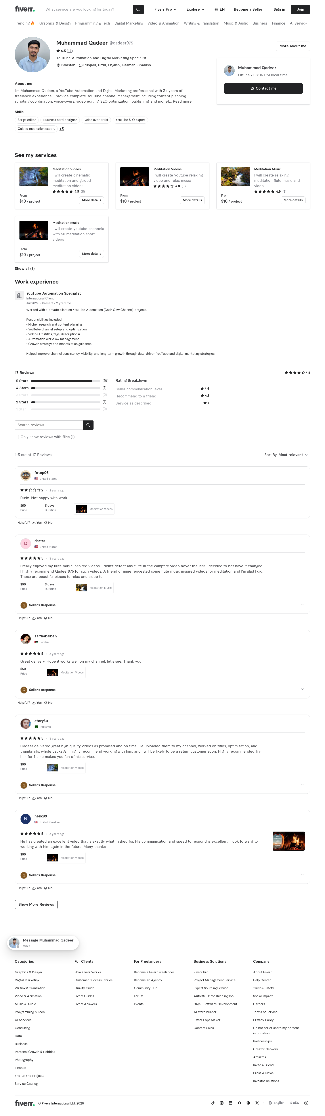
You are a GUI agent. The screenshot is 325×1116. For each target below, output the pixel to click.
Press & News (263, 1073)
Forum (138, 996)
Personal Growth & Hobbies (35, 1052)
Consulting (22, 1028)
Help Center (262, 980)
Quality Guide (84, 988)
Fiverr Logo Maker (207, 1020)
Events (138, 1004)
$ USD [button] (294, 1102)
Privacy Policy (263, 1020)
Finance (278, 23)
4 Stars (22, 388)
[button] (166, 9)
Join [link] (300, 9)
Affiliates (259, 1057)
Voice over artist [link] (96, 120)
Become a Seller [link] (248, 9)
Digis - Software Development (215, 1004)
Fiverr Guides (84, 996)
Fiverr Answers (86, 1004)
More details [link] (91, 200)
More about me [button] (292, 46)
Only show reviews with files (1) (48, 437)
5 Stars (22, 381)
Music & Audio (236, 23)
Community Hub (145, 988)
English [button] (279, 1102)
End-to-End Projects (29, 1076)
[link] (213, 1103)
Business (260, 23)
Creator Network (265, 1049)
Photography (24, 1060)
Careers (259, 1004)
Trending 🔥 (25, 23)
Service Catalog (26, 1083)
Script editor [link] (27, 120)
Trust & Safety (263, 988)
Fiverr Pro (201, 972)
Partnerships (262, 1041)
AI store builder (205, 1012)
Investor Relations (266, 1081)
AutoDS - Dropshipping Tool (214, 996)
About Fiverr (262, 972)
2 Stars (22, 402)
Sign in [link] (279, 9)
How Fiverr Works (88, 972)
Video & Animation (163, 23)
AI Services (23, 1020)
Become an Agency (148, 980)
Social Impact (263, 996)
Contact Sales (204, 1028)
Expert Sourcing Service (211, 988)
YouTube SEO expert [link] (130, 120)
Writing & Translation (201, 23)
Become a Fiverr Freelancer (154, 972)
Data (18, 1036)
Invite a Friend (263, 1065)
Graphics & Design (55, 23)
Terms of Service (265, 1012)
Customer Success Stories (94, 980)
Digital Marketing (129, 23)
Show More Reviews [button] (36, 904)
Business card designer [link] (60, 120)
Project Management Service (214, 980)
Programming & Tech (92, 23)
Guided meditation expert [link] (36, 128)
